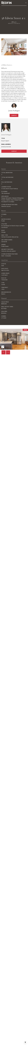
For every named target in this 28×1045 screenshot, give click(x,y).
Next (8, 352)
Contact (14, 151)
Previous (3, 352)
